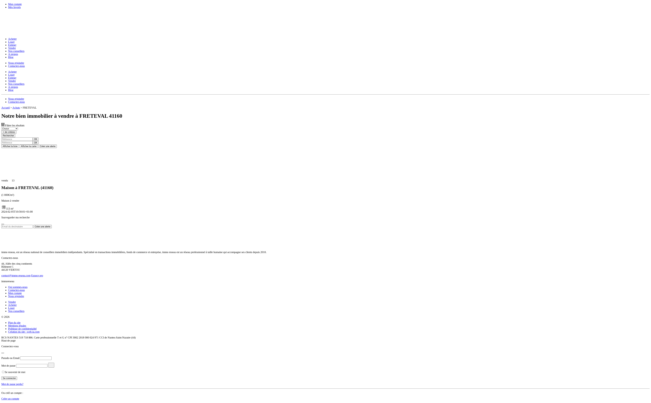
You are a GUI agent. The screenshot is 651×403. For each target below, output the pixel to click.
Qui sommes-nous (17, 287)
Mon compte (15, 4)
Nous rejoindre (16, 62)
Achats (16, 107)
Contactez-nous (16, 66)
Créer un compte (10, 398)
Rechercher (8, 135)
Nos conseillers (16, 51)
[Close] (2, 224)
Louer (11, 41)
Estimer (12, 45)
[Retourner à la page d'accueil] (23, 33)
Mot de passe (8, 365)
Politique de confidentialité (22, 328)
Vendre (12, 48)
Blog (10, 57)
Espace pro (37, 275)
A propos (13, 54)
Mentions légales (17, 325)
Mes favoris (14, 7)
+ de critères (9, 132)
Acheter (12, 38)
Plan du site (14, 322)
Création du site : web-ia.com (24, 331)
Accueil (5, 107)
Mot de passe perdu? (12, 384)
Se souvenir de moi (15, 372)
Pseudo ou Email (10, 358)
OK (35, 139)
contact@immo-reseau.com (16, 275)
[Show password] (51, 365)
